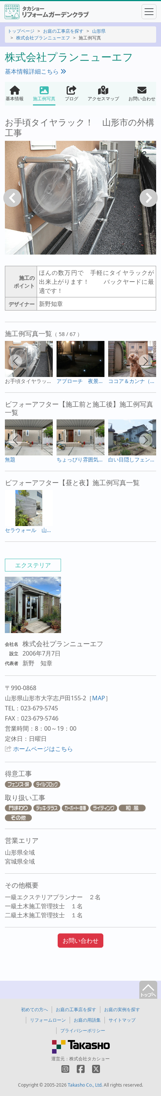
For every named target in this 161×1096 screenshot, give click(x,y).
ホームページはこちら (43, 749)
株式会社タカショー (89, 1058)
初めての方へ (34, 1009)
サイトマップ (122, 1020)
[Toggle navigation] (149, 11)
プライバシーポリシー (82, 1030)
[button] (15, 361)
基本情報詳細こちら (32, 71)
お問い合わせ (80, 940)
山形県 (99, 31)
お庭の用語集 (87, 1020)
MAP (98, 698)
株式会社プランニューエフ (43, 38)
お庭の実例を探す (122, 1009)
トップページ (20, 31)
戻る (12, 198)
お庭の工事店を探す (63, 31)
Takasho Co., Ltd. (85, 1085)
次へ (149, 198)
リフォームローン (48, 1020)
